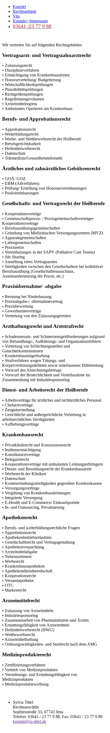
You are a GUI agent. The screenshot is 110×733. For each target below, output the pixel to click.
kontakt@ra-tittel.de (29, 721)
